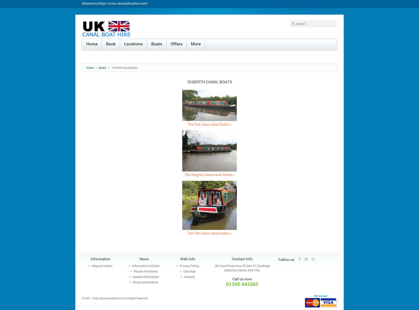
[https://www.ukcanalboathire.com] (107, 29)
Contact (189, 277)
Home (90, 68)
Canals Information (145, 277)
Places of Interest (146, 271)
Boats (102, 68)
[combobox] (313, 23)
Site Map (189, 271)
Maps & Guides (102, 266)
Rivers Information (145, 282)
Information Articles (146, 266)
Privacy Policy (189, 266)
